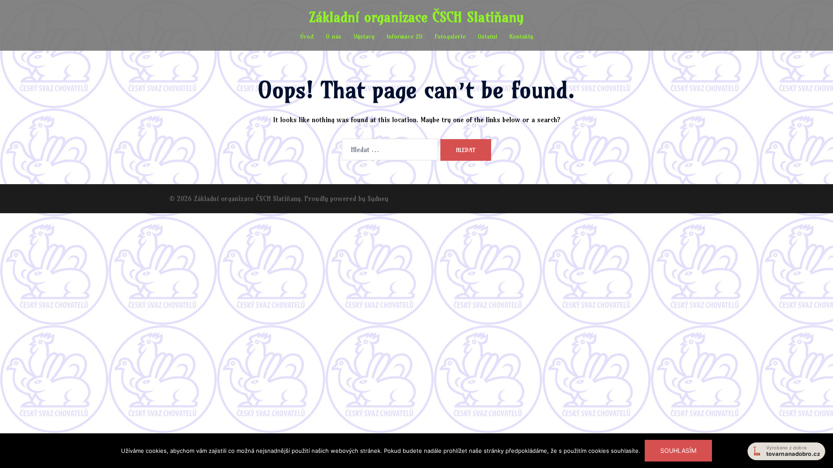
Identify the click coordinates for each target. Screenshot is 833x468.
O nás (333, 36)
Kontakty (521, 36)
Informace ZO (405, 36)
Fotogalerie (450, 36)
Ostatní (487, 36)
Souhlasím (678, 450)
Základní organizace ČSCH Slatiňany (416, 17)
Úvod (307, 36)
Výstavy (364, 36)
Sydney (377, 198)
